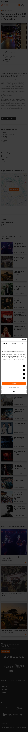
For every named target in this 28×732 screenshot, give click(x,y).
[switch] (25, 370)
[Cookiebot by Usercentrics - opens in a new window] (21, 340)
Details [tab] (14, 343)
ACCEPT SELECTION (14, 387)
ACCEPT (14, 383)
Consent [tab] (5, 343)
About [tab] (23, 343)
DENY (14, 391)
